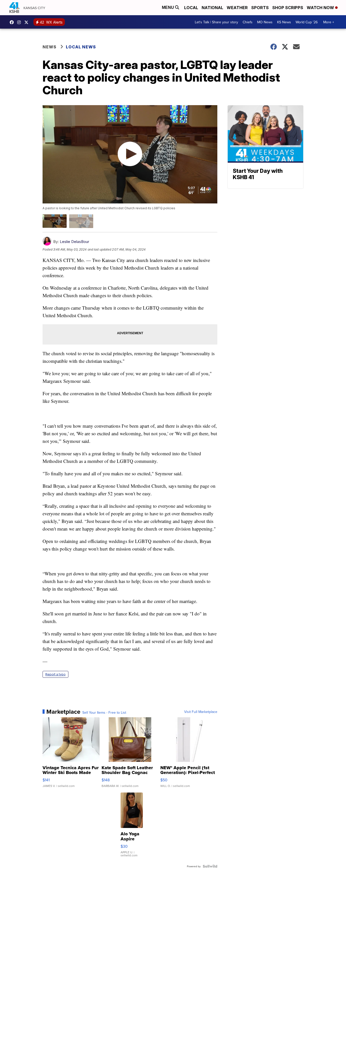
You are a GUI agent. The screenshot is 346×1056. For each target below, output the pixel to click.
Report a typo (55, 674)
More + (328, 22)
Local (191, 7)
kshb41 (13, 22)
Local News (81, 46)
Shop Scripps (287, 7)
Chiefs (248, 22)
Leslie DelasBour (74, 241)
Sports (260, 7)
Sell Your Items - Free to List (104, 712)
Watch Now (321, 7)
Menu (168, 7)
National (212, 7)
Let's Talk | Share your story (216, 22)
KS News (284, 22)
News (49, 46)
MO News (265, 22)
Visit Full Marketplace (200, 711)
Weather (237, 7)
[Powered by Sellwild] (210, 866)
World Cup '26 (307, 22)
